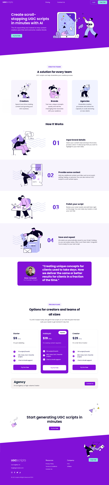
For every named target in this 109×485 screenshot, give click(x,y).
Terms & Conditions (51, 466)
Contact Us (89, 383)
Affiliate (69, 466)
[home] (8, 2)
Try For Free (25, 367)
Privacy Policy (50, 464)
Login (93, 2)
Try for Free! (16, 36)
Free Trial (102, 2)
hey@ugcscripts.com (17, 468)
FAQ (68, 464)
